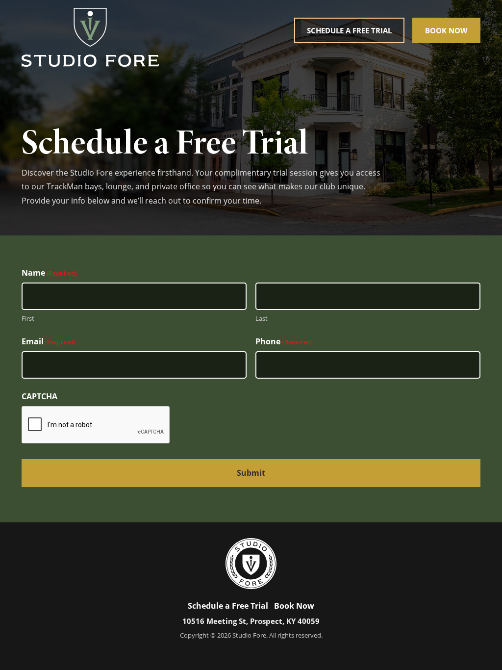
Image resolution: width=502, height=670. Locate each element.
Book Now (446, 30)
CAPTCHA (39, 396)
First (28, 318)
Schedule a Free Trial (349, 30)
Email (48, 341)
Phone (283, 341)
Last (261, 318)
